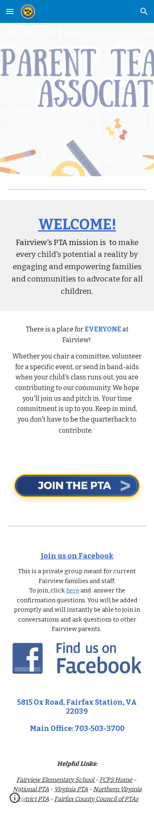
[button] (10, 11)
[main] (77, 255)
